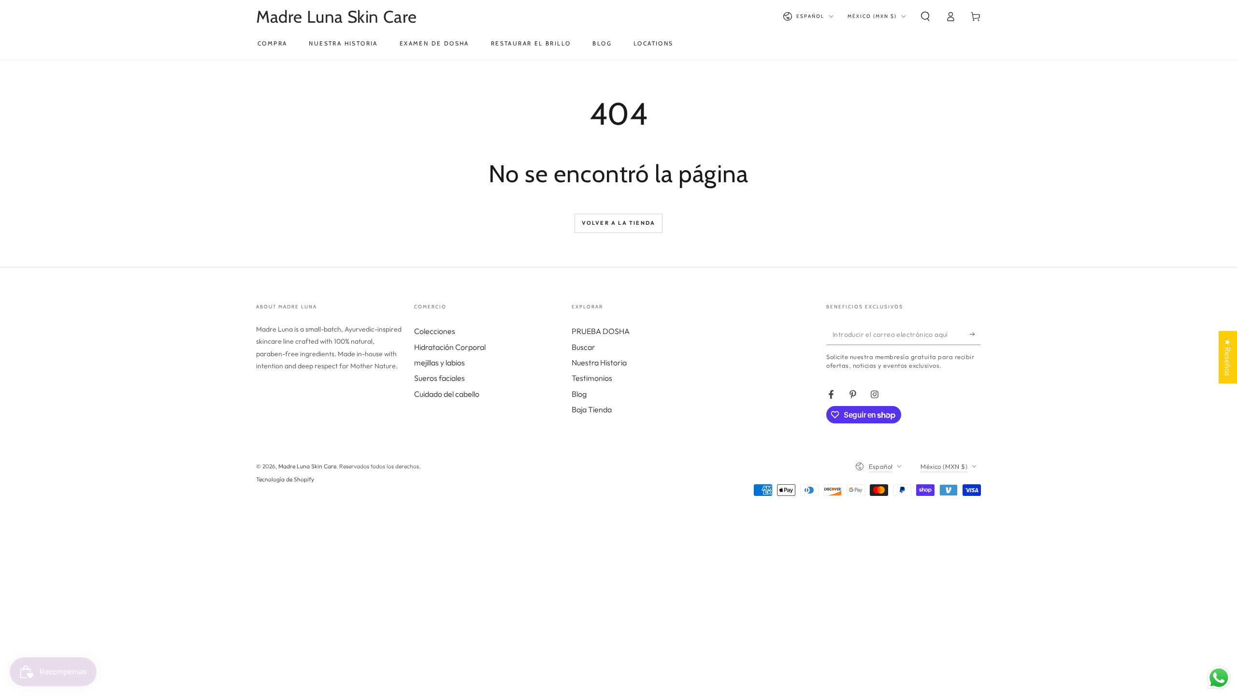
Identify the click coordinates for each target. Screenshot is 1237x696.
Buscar (583, 347)
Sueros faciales (439, 378)
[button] (925, 16)
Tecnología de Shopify (285, 479)
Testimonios (592, 378)
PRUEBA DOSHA (601, 331)
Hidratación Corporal (450, 347)
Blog (579, 394)
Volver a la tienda (619, 222)
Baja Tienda (592, 409)
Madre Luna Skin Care (307, 466)
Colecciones (434, 331)
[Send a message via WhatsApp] (1219, 678)
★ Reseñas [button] (1228, 357)
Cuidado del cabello (446, 394)
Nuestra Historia (599, 362)
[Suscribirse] (975, 334)
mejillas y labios (439, 362)
